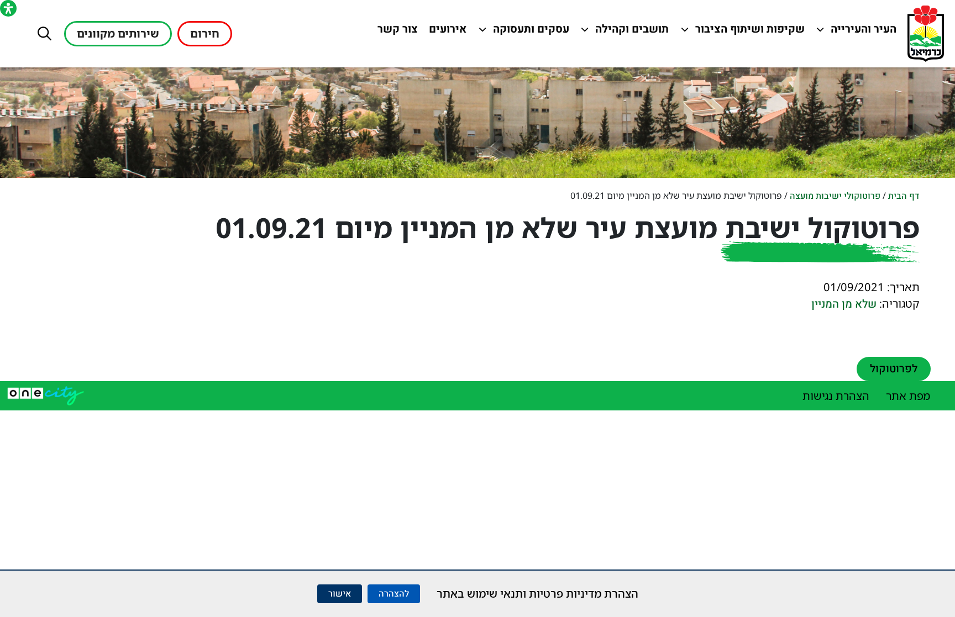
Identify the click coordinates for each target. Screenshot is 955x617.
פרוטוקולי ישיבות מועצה (835, 196)
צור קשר (395, 32)
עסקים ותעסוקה (530, 32)
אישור (339, 593)
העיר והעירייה (857, 32)
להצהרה (394, 593)
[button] (44, 33)
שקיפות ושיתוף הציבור (750, 32)
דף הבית (904, 196)
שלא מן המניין (844, 304)
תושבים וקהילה (629, 32)
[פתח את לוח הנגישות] (8, 8)
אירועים (445, 32)
